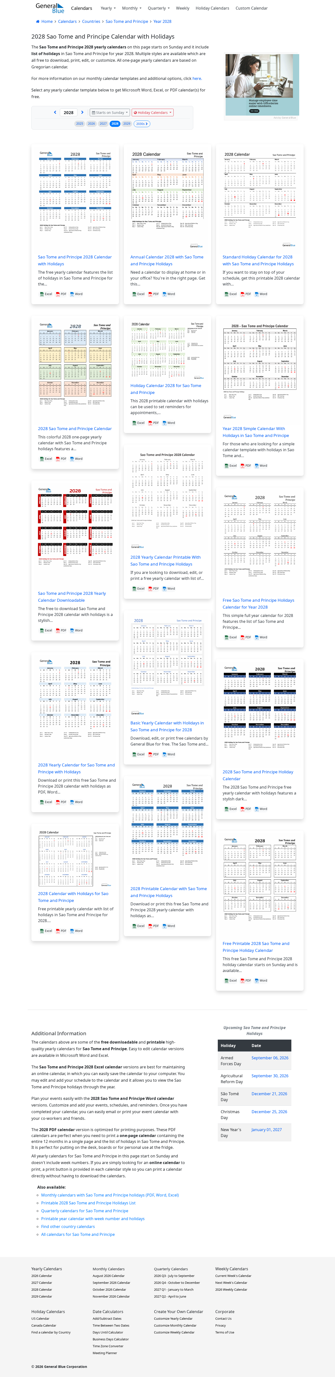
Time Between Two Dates (111, 1325)
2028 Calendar (41, 1289)
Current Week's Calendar (233, 1275)
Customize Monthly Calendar (175, 1325)
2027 (103, 123)
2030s (140, 124)
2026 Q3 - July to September (174, 1275)
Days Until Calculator (108, 1332)
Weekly (182, 8)
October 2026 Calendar (109, 1289)
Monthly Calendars (109, 1268)
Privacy (220, 1325)
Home (46, 21)
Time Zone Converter (108, 1346)
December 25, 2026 (269, 1111)
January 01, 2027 (267, 1129)
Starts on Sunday (110, 112)
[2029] (82, 112)
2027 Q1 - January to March (173, 1289)
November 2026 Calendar (111, 1296)
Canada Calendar (43, 1325)
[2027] (55, 112)
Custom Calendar (252, 8)
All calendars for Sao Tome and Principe (78, 1234)
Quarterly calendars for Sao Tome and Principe (84, 1210)
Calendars (81, 8)
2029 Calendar (41, 1296)
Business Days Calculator (111, 1339)
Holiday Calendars (212, 8)
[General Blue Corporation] (50, 8)
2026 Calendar (41, 1275)
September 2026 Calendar (111, 1282)
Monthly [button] (130, 8)
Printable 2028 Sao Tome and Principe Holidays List (88, 1203)
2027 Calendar (41, 1282)
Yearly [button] (107, 8)
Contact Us (223, 1318)
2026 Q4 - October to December (177, 1282)
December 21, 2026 (269, 1093)
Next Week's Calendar (231, 1282)
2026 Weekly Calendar (231, 1289)
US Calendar (40, 1318)
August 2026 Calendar (109, 1275)
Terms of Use (224, 1332)
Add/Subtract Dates (107, 1318)
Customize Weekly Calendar (174, 1332)
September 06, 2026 (270, 1058)
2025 (79, 123)
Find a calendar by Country (51, 1332)
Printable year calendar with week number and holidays (93, 1218)
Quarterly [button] (157, 8)
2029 (126, 123)
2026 (91, 123)
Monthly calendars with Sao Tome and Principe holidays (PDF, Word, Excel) (110, 1195)
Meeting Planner (105, 1353)
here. (197, 78)
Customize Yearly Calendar (173, 1318)
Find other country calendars (68, 1226)
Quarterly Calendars (171, 1268)
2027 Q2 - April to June (170, 1296)
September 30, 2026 (270, 1075)
